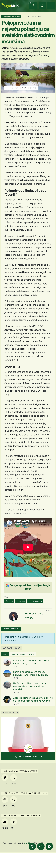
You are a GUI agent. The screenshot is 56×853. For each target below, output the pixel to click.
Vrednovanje (36, 601)
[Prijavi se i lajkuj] (32, 846)
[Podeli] (41, 846)
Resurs (22, 601)
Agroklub (28, 843)
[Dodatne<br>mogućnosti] (49, 846)
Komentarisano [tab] (18, 654)
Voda (11, 601)
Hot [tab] (5, 654)
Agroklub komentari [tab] (11, 629)
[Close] (42, 5)
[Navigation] (51, 5)
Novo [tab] (31, 654)
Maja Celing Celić (34, 613)
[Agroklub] (11, 6)
